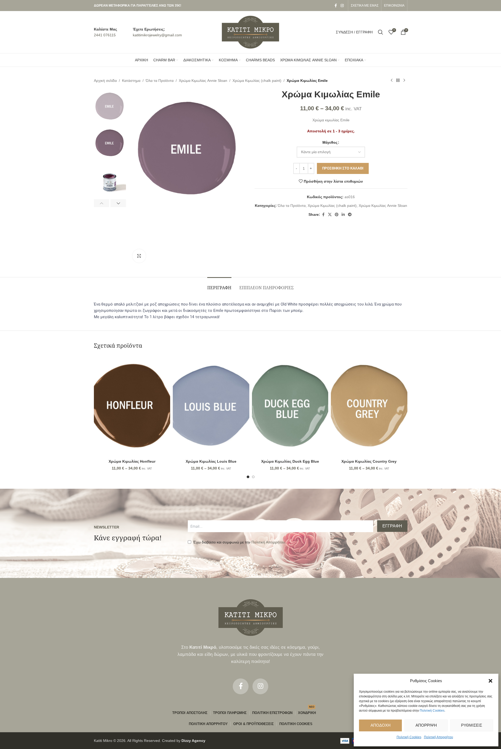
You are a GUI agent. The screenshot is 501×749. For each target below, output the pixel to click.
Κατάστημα (131, 80)
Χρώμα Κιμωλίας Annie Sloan (203, 80)
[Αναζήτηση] (380, 32)
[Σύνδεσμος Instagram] (342, 5)
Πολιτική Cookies (432, 710)
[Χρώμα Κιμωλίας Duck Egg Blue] (290, 406)
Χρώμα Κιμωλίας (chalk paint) (256, 80)
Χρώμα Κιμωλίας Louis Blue (211, 461)
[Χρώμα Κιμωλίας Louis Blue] (211, 406)
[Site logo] (251, 32)
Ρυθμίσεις (471, 725)
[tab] (219, 285)
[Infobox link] (105, 32)
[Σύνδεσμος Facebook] (336, 5)
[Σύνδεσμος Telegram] (349, 214)
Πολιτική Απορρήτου (438, 737)
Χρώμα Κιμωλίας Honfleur (132, 461)
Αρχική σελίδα (105, 80)
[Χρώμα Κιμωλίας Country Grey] (369, 406)
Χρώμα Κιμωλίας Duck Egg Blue (290, 461)
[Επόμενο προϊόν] (404, 80)
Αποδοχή (381, 725)
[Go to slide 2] (253, 477)
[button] (490, 680)
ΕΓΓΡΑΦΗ (392, 526)
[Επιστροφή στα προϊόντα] (398, 80)
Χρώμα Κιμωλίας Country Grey (369, 461)
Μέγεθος (329, 142)
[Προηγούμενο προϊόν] (391, 80)
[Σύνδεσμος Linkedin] (343, 214)
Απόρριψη (426, 725)
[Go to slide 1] (248, 477)
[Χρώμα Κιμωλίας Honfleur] (132, 406)
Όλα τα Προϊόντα (160, 80)
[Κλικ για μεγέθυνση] (139, 255)
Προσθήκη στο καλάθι (342, 168)
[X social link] (329, 214)
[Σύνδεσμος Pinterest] (336, 214)
